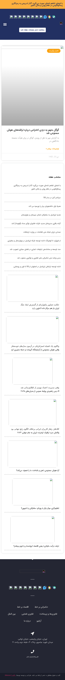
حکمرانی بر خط (41, 607)
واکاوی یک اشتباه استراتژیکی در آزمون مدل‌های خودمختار (35, 346)
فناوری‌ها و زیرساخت (48, 614)
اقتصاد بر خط (23, 607)
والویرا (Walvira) (10, 675)
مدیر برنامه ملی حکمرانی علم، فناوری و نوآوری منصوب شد (39, 258)
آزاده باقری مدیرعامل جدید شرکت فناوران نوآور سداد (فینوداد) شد (36, 223)
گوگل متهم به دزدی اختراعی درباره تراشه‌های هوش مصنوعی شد (33, 131)
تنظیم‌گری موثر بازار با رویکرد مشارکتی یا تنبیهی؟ (40, 508)
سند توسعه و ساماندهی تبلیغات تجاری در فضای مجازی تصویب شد (35, 249)
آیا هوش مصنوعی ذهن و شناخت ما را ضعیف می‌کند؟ (37, 470)
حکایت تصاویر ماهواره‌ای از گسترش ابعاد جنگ (40, 305)
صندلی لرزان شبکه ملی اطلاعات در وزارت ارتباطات (42, 232)
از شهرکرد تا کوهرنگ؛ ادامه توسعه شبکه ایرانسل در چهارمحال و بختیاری (34, 240)
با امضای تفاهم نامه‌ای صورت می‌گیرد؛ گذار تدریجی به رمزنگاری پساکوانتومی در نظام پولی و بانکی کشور (37, 4)
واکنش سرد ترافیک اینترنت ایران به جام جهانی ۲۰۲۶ (38, 432)
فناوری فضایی (27, 614)
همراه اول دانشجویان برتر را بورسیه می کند (45, 206)
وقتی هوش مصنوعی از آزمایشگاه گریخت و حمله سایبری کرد (35, 349)
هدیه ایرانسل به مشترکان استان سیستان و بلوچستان (41, 214)
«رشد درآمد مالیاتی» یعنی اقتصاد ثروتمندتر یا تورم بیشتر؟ (36, 546)
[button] (5, 24)
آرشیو (39, 621)
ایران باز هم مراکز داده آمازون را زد (45, 308)
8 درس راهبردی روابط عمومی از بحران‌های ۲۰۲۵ (40, 391)
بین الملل (12, 614)
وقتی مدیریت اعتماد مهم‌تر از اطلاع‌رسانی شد (40, 387)
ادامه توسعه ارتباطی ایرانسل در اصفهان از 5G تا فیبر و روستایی (37, 266)
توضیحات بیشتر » (52, 148)
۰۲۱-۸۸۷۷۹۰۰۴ (32, 657)
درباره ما (27, 621)
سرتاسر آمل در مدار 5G (52, 197)
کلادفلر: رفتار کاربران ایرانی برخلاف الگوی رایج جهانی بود (35, 429)
